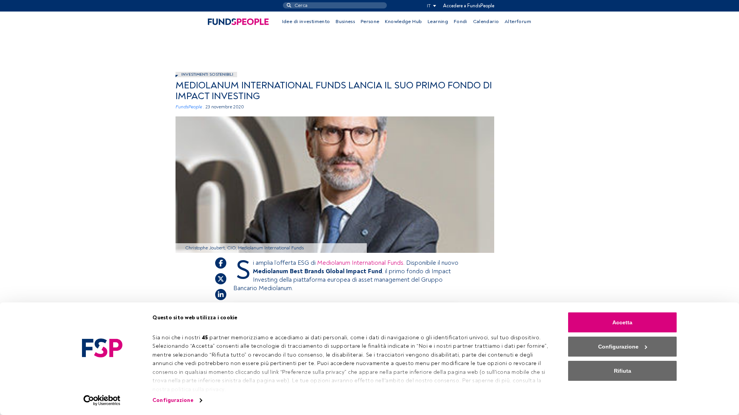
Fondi (460, 21)
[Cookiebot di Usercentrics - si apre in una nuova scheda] (102, 400)
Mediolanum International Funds (360, 263)
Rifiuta (622, 371)
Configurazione (172, 400)
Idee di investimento (306, 21)
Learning (438, 21)
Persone (370, 21)
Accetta (622, 322)
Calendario (486, 21)
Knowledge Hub (403, 21)
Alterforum (518, 21)
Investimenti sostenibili (207, 74)
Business (345, 21)
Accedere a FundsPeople (468, 6)
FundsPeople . (190, 107)
